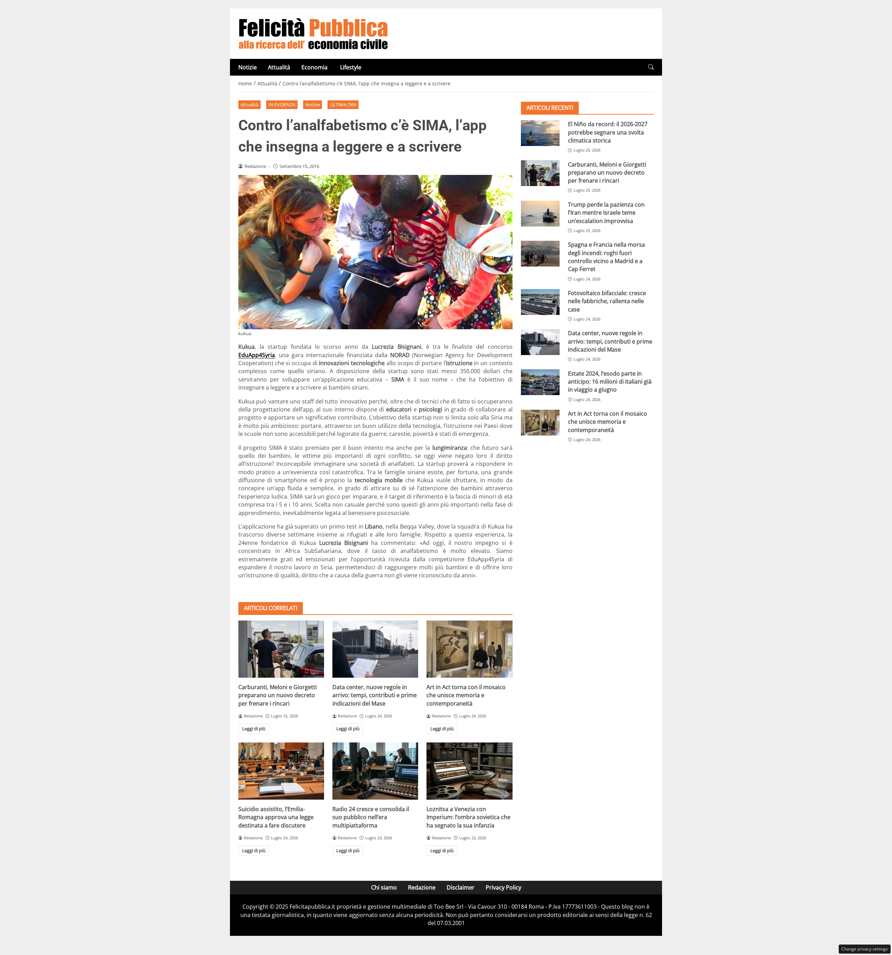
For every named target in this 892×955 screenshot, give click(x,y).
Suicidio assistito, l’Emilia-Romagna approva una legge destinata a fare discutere (276, 817)
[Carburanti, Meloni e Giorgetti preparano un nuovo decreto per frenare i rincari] (281, 649)
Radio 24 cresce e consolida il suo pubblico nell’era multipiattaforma (370, 817)
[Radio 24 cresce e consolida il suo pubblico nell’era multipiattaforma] (375, 771)
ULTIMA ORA (343, 104)
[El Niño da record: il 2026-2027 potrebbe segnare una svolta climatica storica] (540, 133)
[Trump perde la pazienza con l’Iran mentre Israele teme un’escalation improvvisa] (540, 213)
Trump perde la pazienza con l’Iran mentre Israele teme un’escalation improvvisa (606, 213)
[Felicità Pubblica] (313, 33)
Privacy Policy (503, 887)
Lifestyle (350, 67)
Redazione (422, 887)
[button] (651, 67)
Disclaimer (461, 887)
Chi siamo (384, 887)
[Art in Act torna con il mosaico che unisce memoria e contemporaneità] (469, 649)
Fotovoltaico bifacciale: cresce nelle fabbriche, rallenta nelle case (607, 301)
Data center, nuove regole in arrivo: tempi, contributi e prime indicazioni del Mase (374, 695)
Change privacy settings (864, 949)
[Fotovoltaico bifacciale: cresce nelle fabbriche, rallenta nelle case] (540, 302)
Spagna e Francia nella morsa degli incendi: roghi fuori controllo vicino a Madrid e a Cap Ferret (606, 257)
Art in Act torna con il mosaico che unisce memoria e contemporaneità (466, 695)
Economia (315, 67)
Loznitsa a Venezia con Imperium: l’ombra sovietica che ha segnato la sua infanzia (468, 817)
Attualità (279, 67)
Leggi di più (254, 728)
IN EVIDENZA (281, 104)
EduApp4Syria (256, 355)
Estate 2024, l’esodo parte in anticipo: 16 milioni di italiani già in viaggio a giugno (610, 381)
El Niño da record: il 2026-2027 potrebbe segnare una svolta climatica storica (607, 132)
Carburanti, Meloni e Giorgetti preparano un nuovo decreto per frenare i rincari (277, 695)
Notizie (247, 67)
